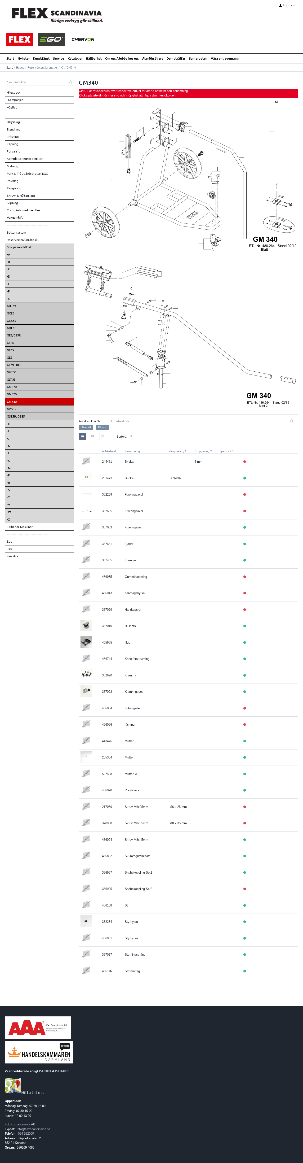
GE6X (10, 350)
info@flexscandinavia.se (33, 1129)
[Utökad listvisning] (102, 436)
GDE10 (11, 328)
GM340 (12, 401)
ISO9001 (45, 1071)
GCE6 (10, 313)
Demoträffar (176, 58)
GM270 (12, 386)
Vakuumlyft (15, 217)
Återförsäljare (152, 58)
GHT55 (12, 372)
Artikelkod (109, 451)
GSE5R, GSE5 (16, 416)
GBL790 (12, 306)
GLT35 (11, 379)
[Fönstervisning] (92, 436)
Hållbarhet (94, 58)
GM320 (12, 394)
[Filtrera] (291, 421)
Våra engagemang (225, 58)
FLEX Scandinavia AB (20, 1124)
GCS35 (11, 320)
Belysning (13, 122)
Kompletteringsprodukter (25, 158)
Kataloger (75, 58)
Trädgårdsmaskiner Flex (23, 210)
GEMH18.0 (14, 364)
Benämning (132, 451)
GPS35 (11, 409)
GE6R (10, 342)
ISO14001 (62, 1071)
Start (10, 58)
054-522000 (26, 1133)
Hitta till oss (32, 1092)
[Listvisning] (82, 436)
